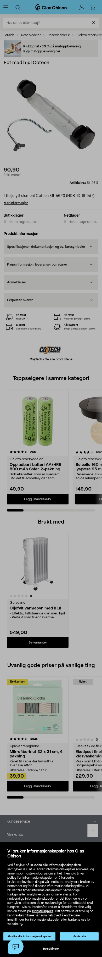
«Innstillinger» (42, 911)
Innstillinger (51, 948)
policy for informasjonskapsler (30, 877)
